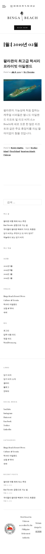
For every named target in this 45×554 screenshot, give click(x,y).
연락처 (6, 391)
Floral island (15, 151)
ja (34, 6)
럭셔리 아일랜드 (17, 148)
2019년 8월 (8, 270)
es (20, 6)
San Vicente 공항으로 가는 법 (16, 225)
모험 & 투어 (9, 308)
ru (28, 6)
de (15, 6)
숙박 (5, 312)
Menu (4, 6)
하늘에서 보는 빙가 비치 (14, 237)
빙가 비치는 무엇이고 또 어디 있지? (18, 233)
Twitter (7, 425)
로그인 (6, 330)
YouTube (7, 409)
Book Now (22, 28)
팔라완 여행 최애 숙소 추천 (15, 221)
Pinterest (7, 417)
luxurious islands (28, 151)
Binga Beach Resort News (14, 296)
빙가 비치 (8, 375)
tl (25, 6)
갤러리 (6, 383)
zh (31, 6)
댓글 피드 (8, 338)
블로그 (6, 387)
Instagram (8, 413)
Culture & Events (11, 300)
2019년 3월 (8, 274)
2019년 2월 (8, 278)
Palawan (7, 155)
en (17, 6)
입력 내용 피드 (10, 334)
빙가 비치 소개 (10, 379)
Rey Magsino (29, 72)
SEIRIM (39, 531)
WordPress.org (10, 342)
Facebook (8, 421)
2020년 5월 (8, 266)
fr (23, 6)
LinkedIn (7, 429)
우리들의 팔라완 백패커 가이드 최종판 (20, 229)
